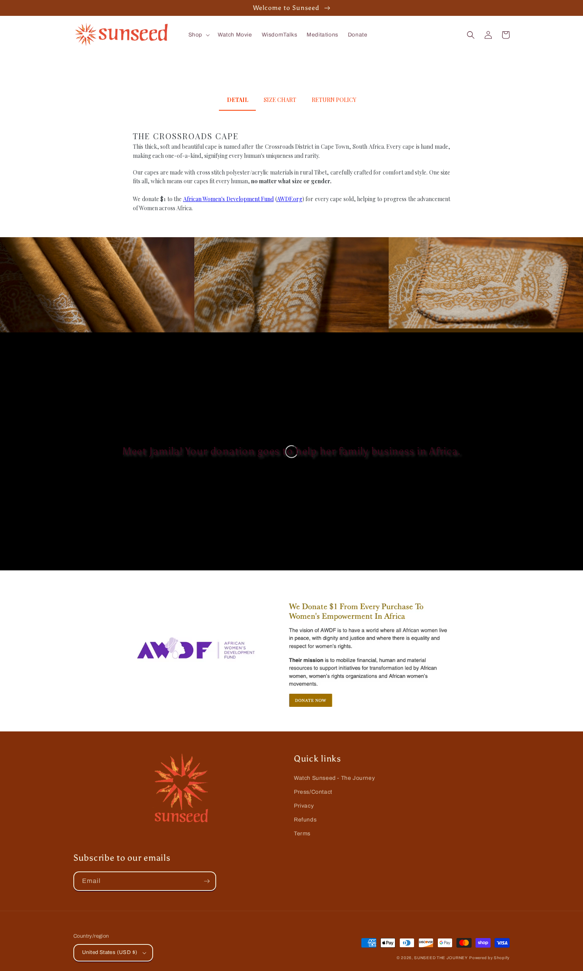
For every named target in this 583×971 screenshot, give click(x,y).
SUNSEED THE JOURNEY (441, 958)
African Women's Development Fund (228, 199)
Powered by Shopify (489, 958)
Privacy (304, 806)
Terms (302, 834)
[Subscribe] (206, 881)
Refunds (305, 820)
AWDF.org (289, 199)
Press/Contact (313, 792)
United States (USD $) (109, 952)
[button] (198, 35)
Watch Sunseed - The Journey (334, 778)
